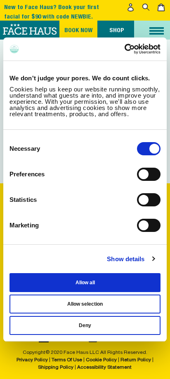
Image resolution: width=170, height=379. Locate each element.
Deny (85, 325)
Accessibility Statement (104, 367)
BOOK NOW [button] (78, 29)
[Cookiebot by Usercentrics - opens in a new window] (124, 49)
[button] (131, 7)
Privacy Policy (33, 360)
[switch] (149, 174)
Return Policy (135, 360)
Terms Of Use (67, 360)
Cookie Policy (101, 360)
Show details (125, 258)
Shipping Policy (55, 367)
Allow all (85, 282)
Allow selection (85, 304)
